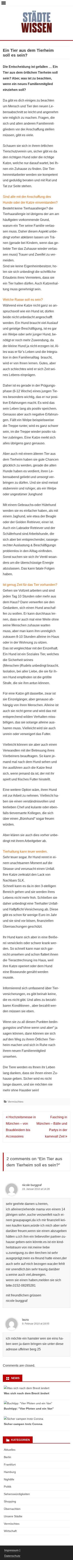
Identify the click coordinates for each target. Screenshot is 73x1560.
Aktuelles (9, 1449)
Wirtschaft (10, 1531)
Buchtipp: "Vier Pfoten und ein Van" (29, 1408)
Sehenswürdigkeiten (17, 1494)
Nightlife (9, 1479)
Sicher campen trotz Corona (23, 1424)
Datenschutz (12, 1555)
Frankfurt (10, 1464)
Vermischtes (15, 1101)
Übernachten (12, 1508)
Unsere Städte (13, 1516)
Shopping (10, 1501)
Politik (7, 1486)
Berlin (7, 1457)
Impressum (11, 1550)
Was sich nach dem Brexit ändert (26, 1393)
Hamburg (10, 1472)
